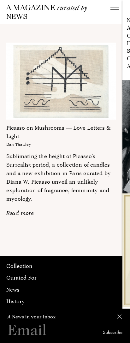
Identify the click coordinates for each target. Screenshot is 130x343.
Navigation (114, 7)
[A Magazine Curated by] (49, 8)
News (13, 289)
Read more (20, 213)
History (15, 301)
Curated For (21, 277)
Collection (19, 266)
